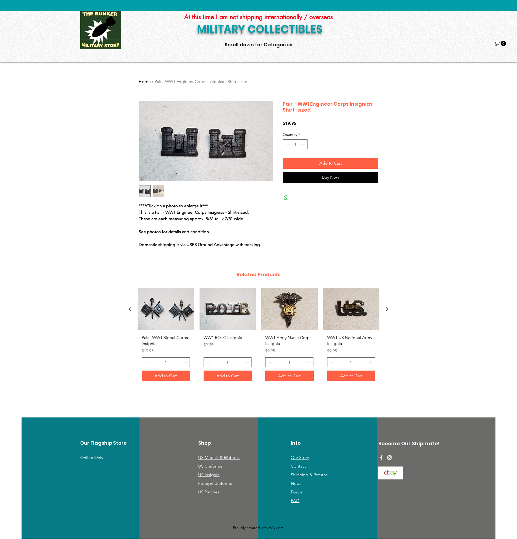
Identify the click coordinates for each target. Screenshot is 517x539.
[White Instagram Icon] (389, 458)
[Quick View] (166, 309)
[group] (258, 337)
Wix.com (276, 527)
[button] (500, 43)
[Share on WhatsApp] (286, 198)
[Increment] (303, 144)
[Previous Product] (130, 309)
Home (145, 81)
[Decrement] (287, 144)
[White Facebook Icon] (381, 458)
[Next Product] (387, 309)
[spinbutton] (295, 144)
